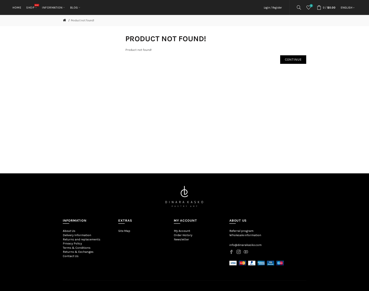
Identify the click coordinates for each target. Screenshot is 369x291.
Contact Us (71, 256)
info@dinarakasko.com (245, 245)
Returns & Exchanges (78, 252)
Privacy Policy (72, 243)
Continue (293, 59)
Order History (183, 235)
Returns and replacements (81, 239)
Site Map (124, 231)
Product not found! (82, 20)
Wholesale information (245, 235)
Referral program (241, 231)
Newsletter (181, 239)
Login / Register (273, 7)
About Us (69, 231)
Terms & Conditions (77, 248)
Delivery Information (77, 235)
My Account (182, 231)
